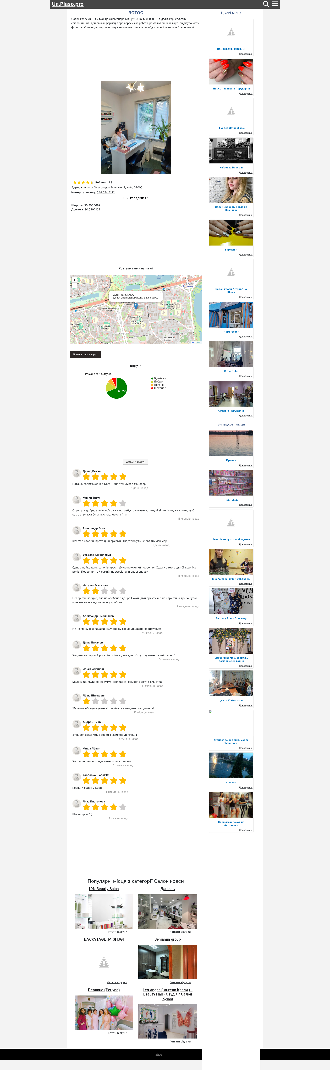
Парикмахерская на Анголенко (231, 824)
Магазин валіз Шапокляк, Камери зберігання (231, 659)
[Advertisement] (136, 55)
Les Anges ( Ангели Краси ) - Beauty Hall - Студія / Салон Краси (167, 994)
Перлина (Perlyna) (104, 990)
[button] (136, 306)
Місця (159, 1054)
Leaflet (197, 342)
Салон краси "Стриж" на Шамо (231, 291)
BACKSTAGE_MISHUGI (104, 939)
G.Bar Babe (231, 371)
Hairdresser (231, 331)
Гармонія (231, 249)
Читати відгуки (117, 931)
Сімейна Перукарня (231, 410)
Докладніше (245, 53)
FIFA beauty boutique (231, 128)
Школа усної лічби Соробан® (231, 579)
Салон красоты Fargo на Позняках (231, 208)
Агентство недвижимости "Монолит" (231, 741)
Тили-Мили (231, 500)
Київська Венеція (231, 167)
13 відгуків (162, 19)
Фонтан (231, 782)
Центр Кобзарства (231, 700)
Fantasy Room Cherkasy (231, 618)
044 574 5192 (106, 192)
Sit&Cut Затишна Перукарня (231, 88)
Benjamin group (167, 939)
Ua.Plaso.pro (68, 4)
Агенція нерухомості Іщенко (231, 539)
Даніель (167, 889)
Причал (231, 460)
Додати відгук (135, 461)
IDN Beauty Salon (104, 889)
